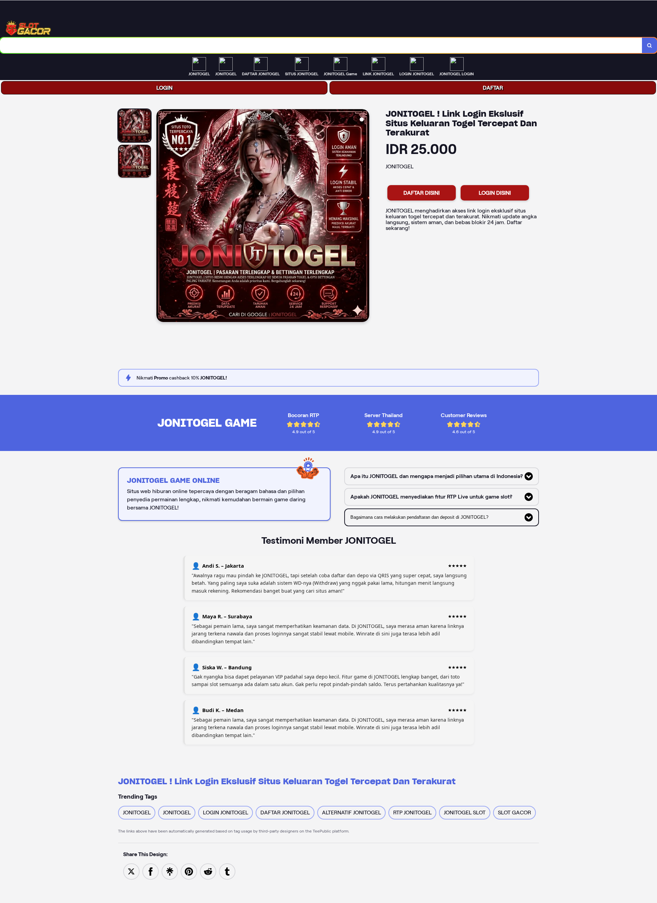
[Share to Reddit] (208, 871)
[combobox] (321, 45)
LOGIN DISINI (495, 193)
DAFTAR (493, 88)
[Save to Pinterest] (189, 871)
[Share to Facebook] (150, 871)
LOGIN (164, 88)
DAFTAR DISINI (421, 193)
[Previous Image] (161, 216)
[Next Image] (363, 216)
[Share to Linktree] (170, 871)
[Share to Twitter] (131, 871)
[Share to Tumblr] (227, 871)
